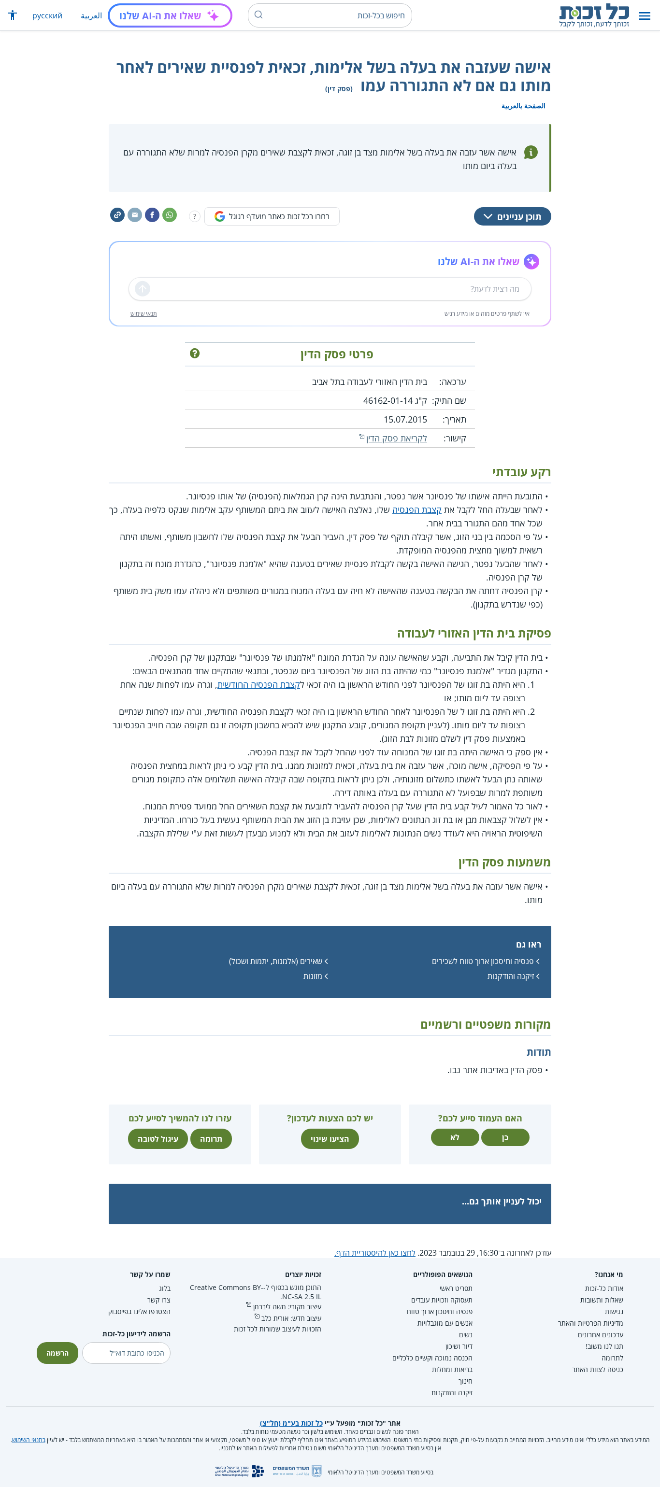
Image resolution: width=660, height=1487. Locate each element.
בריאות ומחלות (452, 1369)
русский (47, 15)
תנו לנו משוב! (604, 1346)
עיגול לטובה (158, 1138)
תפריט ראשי (456, 1288)
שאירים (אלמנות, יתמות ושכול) (275, 961)
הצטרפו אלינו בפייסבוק (139, 1311)
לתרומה (612, 1357)
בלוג (165, 1288)
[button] (644, 15)
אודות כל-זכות (604, 1288)
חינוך (466, 1381)
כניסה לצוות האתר (597, 1369)
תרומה (211, 1138)
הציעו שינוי (330, 1138)
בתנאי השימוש (28, 1440)
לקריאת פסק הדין (396, 438)
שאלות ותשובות (601, 1299)
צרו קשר (159, 1299)
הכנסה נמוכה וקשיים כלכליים (432, 1357)
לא (454, 1137)
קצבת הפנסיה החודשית (258, 684)
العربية (91, 15)
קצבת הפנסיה (417, 509)
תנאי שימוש (143, 314)
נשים (466, 1334)
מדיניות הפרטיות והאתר (590, 1323)
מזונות (312, 976)
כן (505, 1137)
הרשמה (57, 1353)
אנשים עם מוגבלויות (445, 1323)
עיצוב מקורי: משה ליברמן (287, 1306)
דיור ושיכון (459, 1346)
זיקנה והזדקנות (511, 976)
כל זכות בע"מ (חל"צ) (291, 1423)
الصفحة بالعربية (523, 105)
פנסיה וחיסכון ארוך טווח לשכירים (483, 961)
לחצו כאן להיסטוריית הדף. (375, 1252)
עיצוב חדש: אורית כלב (291, 1318)
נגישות (614, 1311)
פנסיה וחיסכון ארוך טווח (440, 1311)
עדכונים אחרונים (600, 1334)
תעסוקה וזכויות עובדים (442, 1299)
